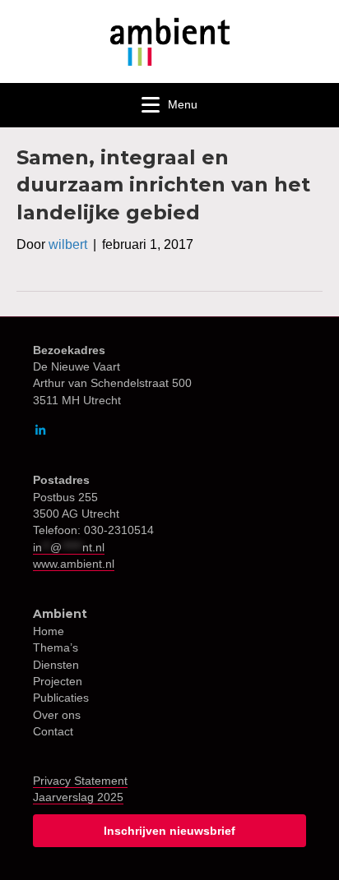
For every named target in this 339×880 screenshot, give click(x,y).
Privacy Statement (80, 780)
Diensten (56, 664)
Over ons (57, 714)
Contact (53, 731)
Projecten (57, 681)
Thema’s (55, 647)
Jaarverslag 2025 (78, 797)
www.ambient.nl (73, 563)
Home (48, 631)
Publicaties (61, 697)
